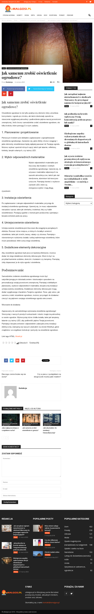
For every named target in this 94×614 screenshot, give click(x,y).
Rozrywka (53, 15)
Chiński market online (52, 552)
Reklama (47, 2)
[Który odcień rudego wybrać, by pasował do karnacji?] (38, 528)
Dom (45, 15)
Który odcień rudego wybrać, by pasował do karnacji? (52, 528)
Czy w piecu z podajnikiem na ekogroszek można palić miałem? (47, 375)
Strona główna (9, 15)
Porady (62, 15)
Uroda (39, 15)
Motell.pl (18, 336)
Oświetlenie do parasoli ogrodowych (17, 68)
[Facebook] (87, 1)
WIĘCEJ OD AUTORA (33, 409)
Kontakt (55, 2)
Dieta (33, 15)
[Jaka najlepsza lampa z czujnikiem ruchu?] (11, 420)
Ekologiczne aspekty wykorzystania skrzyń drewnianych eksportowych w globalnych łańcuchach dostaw (77, 139)
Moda (27, 15)
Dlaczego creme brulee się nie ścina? (14, 375)
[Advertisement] (63, 8)
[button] (89, 15)
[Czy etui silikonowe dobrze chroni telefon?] (38, 542)
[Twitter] (90, 1)
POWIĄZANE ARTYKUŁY (12, 409)
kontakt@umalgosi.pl (51, 602)
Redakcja (9, 82)
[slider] (9, 342)
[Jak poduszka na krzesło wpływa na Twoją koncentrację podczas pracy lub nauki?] (7, 545)
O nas (40, 2)
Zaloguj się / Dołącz (30, 2)
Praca (67, 148)
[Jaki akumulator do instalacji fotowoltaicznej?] (52, 420)
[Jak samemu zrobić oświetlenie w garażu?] (31, 420)
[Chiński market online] (38, 554)
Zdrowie (70, 15)
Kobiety (19, 15)
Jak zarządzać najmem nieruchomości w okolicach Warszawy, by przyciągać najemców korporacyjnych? (21, 530)
